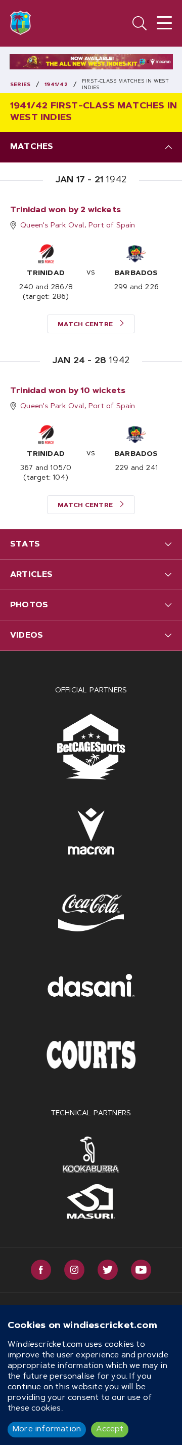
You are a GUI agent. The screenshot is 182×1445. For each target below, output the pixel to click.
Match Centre (86, 325)
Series (20, 85)
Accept (109, 1429)
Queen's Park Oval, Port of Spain (77, 225)
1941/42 (55, 85)
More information (47, 1429)
